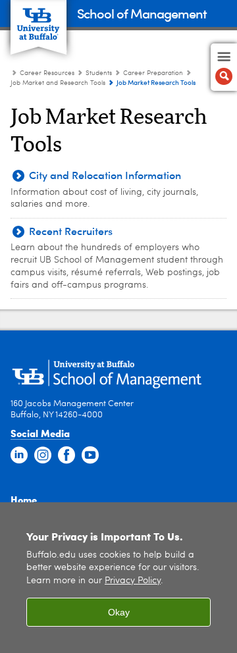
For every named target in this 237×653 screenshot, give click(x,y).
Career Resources (47, 73)
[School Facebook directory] (66, 455)
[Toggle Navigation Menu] (224, 67)
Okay (119, 612)
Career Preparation (153, 73)
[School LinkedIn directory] (19, 455)
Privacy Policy (133, 581)
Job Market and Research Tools (58, 83)
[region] (118, 577)
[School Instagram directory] (42, 455)
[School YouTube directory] (90, 455)
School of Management (142, 13)
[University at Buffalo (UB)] (38, 20)
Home (24, 499)
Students (100, 73)
